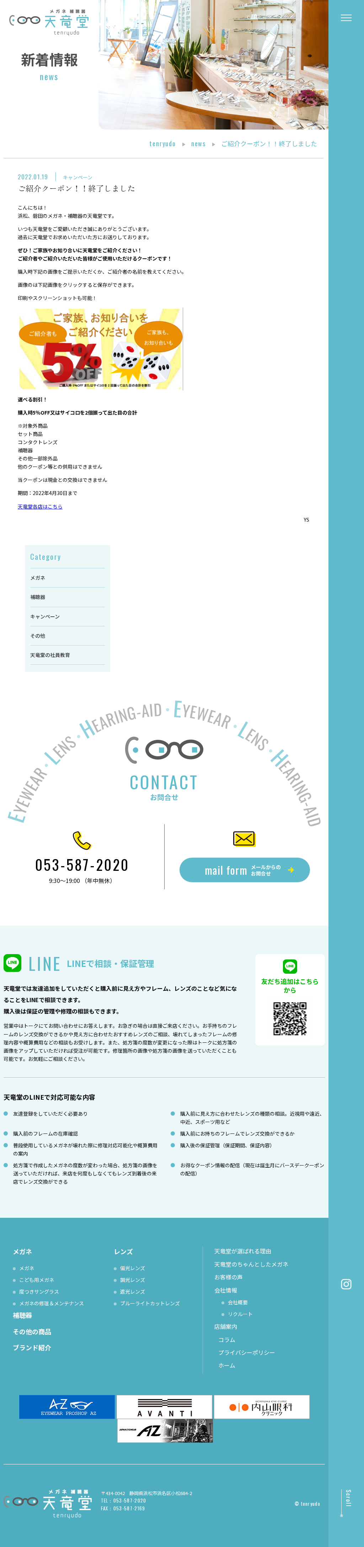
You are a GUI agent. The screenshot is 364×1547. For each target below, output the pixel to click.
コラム (226, 1339)
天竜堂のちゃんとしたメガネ (251, 1264)
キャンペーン (77, 177)
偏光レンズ (132, 1268)
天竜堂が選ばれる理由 (242, 1251)
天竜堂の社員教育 (50, 654)
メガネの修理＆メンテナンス (51, 1303)
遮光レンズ (132, 1291)
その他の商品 (32, 1331)
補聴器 (37, 596)
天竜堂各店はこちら (40, 506)
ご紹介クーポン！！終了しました (76, 188)
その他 (37, 635)
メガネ (37, 577)
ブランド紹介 (32, 1347)
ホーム (226, 1365)
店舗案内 (225, 1326)
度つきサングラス (39, 1291)
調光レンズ (132, 1279)
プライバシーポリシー (246, 1352)
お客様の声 (228, 1277)
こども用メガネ (36, 1279)
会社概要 (238, 1302)
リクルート (240, 1313)
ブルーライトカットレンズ (150, 1303)
